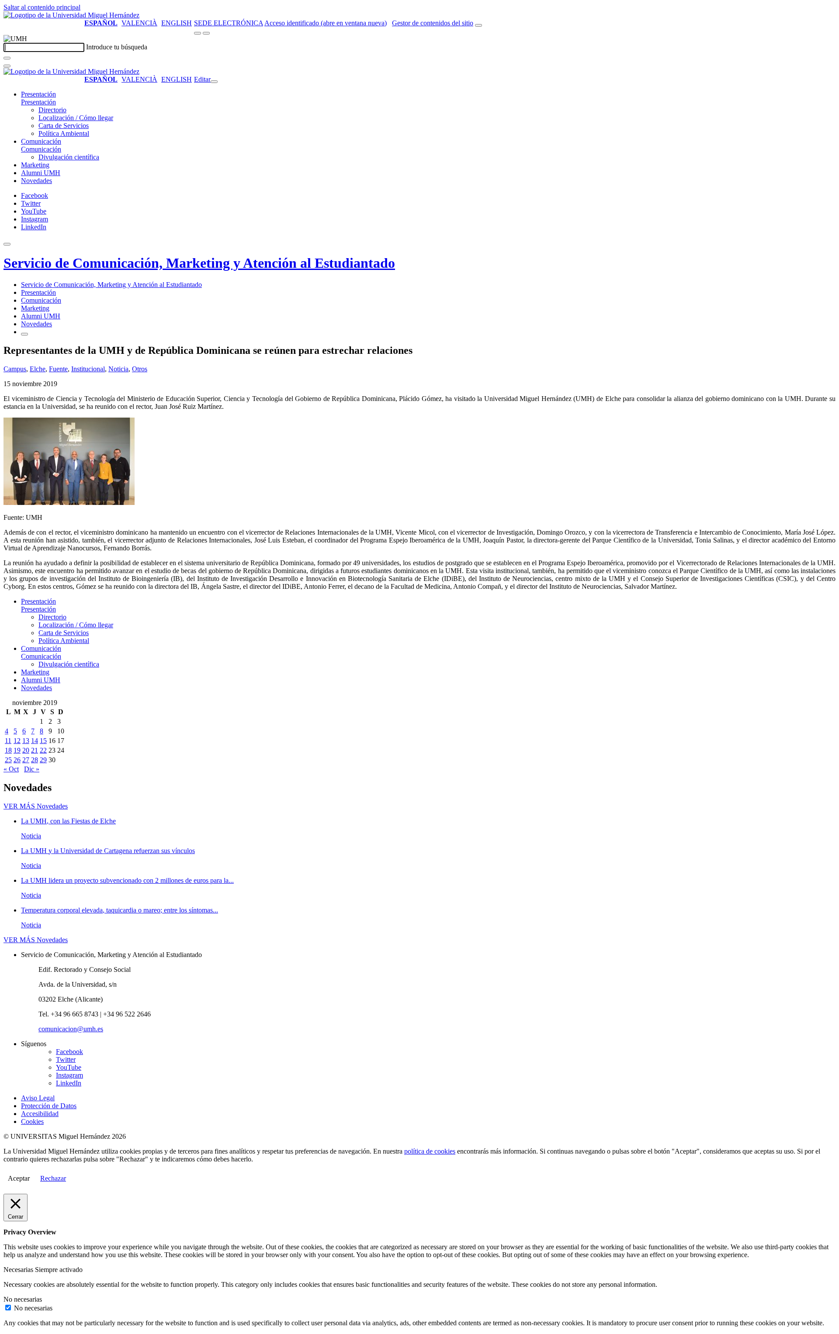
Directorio (52, 110)
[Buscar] (6, 58)
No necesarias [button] (22, 1299)
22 (43, 750)
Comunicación (41, 141)
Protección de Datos (48, 1105)
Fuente (58, 369)
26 (17, 760)
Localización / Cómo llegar (75, 117)
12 (17, 740)
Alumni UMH (40, 172)
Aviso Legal (38, 1098)
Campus (14, 369)
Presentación (38, 94)
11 (8, 740)
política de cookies (429, 1151)
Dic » (31, 769)
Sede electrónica (228, 23)
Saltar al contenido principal (41, 7)
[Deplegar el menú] (24, 334)
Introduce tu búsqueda (116, 47)
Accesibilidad (40, 1113)
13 (25, 740)
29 (43, 760)
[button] (38, 102)
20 (25, 750)
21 (34, 750)
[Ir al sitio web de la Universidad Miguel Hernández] (71, 15)
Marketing (35, 165)
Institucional (88, 369)
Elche (37, 369)
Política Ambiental (63, 133)
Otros (139, 369)
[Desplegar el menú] (206, 33)
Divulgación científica (68, 157)
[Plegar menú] (214, 81)
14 (34, 740)
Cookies (32, 1121)
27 (25, 760)
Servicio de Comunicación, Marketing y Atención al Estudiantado (199, 263)
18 (8, 750)
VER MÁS (35, 806)
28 (34, 760)
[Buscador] (478, 25)
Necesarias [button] (19, 1269)
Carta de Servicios (63, 125)
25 (8, 760)
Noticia (118, 369)
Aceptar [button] (19, 1178)
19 (17, 750)
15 (43, 740)
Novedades (36, 180)
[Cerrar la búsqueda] (6, 66)
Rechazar (53, 1178)
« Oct (11, 769)
